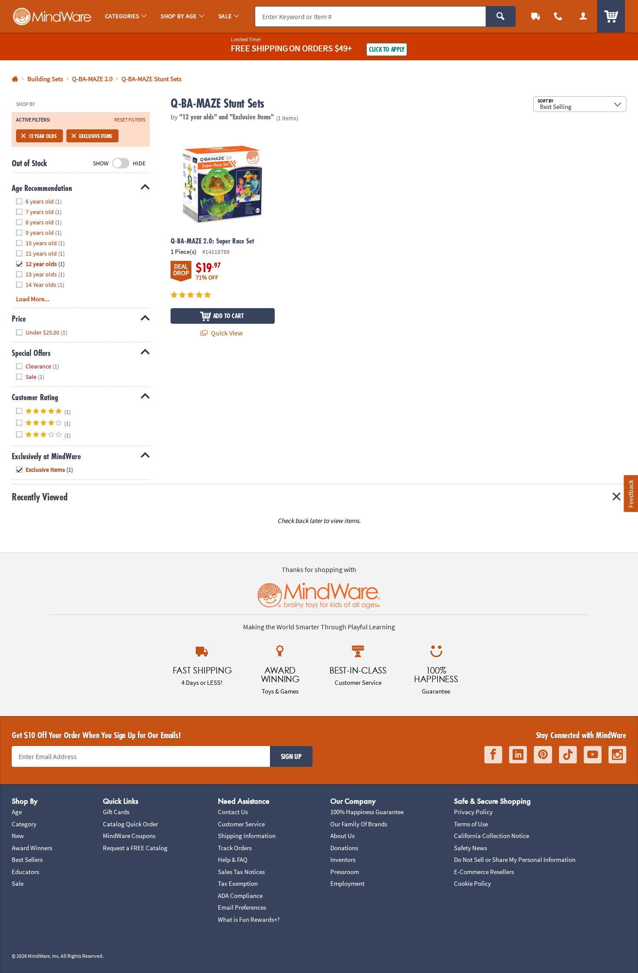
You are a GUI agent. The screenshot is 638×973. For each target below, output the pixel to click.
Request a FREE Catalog (135, 848)
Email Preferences (242, 907)
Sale (17, 883)
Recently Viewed (39, 497)
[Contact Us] (558, 16)
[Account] (583, 16)
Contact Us (233, 812)
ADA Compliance (240, 895)
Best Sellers (27, 859)
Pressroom (344, 872)
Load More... (32, 299)
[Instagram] (617, 755)
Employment (347, 883)
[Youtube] (593, 755)
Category (24, 824)
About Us (342, 836)
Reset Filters (129, 119)
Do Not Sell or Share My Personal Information (515, 859)
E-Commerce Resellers (484, 872)
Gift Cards (116, 812)
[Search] (501, 16)
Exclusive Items (95, 136)
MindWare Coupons (129, 836)
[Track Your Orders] (535, 16)
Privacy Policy (473, 812)
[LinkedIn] (518, 755)
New (18, 836)
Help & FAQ (232, 859)
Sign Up (291, 756)
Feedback (630, 494)
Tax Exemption (238, 883)
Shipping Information (247, 836)
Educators (25, 872)
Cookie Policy (472, 883)
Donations (344, 848)
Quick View (226, 333)
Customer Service (241, 824)
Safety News (470, 848)
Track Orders (235, 848)
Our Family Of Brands (358, 824)
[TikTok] (568, 755)
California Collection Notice (491, 836)
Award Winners (32, 848)
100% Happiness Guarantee (367, 812)
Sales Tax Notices (241, 872)
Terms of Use (471, 824)
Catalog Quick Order (130, 824)
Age (17, 812)
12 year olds (42, 136)
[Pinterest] (543, 755)
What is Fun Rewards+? (249, 919)
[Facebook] (493, 755)
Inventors (342, 859)
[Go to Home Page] (15, 79)
